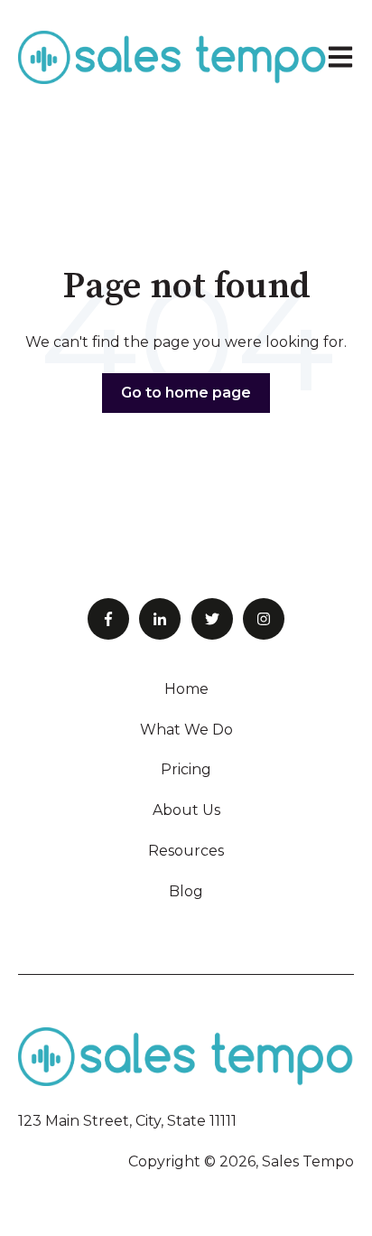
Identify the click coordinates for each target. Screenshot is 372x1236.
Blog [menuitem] (186, 891)
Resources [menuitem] (186, 850)
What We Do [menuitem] (186, 729)
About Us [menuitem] (186, 810)
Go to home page (186, 392)
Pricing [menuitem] (186, 769)
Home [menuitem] (186, 689)
